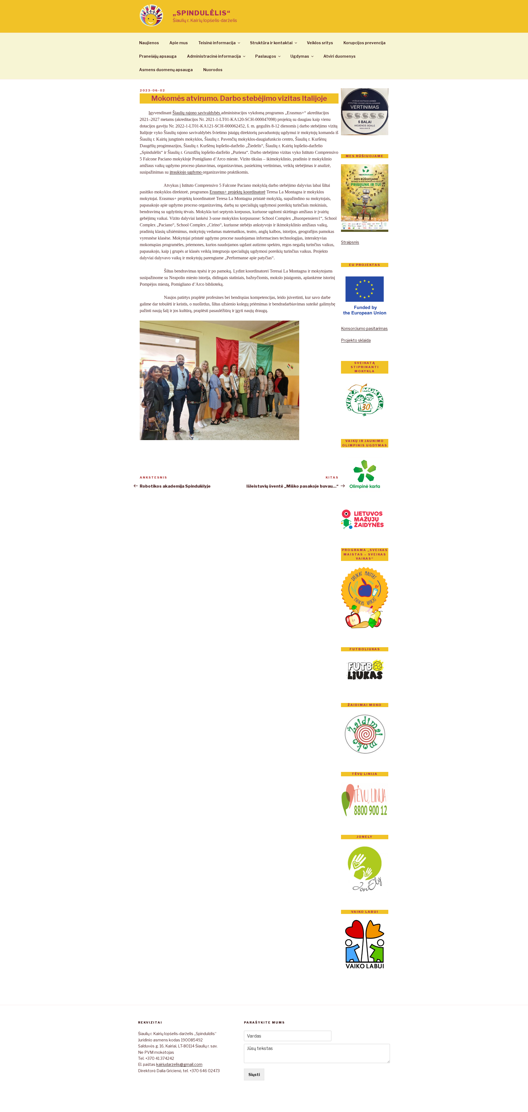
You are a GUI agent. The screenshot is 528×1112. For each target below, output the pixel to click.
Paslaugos (265, 56)
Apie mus (178, 42)
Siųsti (254, 1074)
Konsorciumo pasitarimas (364, 328)
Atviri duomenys (339, 56)
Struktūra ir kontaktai (271, 42)
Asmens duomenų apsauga (166, 69)
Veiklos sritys (320, 42)
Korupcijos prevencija (364, 42)
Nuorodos (212, 69)
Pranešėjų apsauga (158, 56)
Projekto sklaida (356, 340)
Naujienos (149, 42)
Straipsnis (350, 242)
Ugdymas (299, 56)
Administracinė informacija (214, 56)
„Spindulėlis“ (202, 13)
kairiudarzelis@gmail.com (179, 1064)
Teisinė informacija (217, 42)
